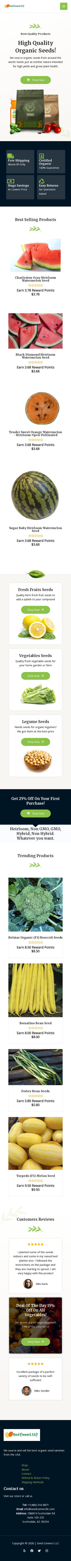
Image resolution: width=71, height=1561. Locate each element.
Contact (26, 1473)
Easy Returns (48, 185)
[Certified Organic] (41, 156)
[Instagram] (46, 1550)
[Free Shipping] (10, 156)
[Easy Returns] (41, 181)
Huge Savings (18, 185)
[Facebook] (31, 1550)
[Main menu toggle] (63, 6)
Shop (25, 1465)
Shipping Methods (33, 1482)
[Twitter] (39, 1550)
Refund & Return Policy (36, 1478)
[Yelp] (24, 1550)
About (25, 1469)
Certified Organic (45, 162)
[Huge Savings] (10, 181)
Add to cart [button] (39, 908)
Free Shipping (18, 160)
